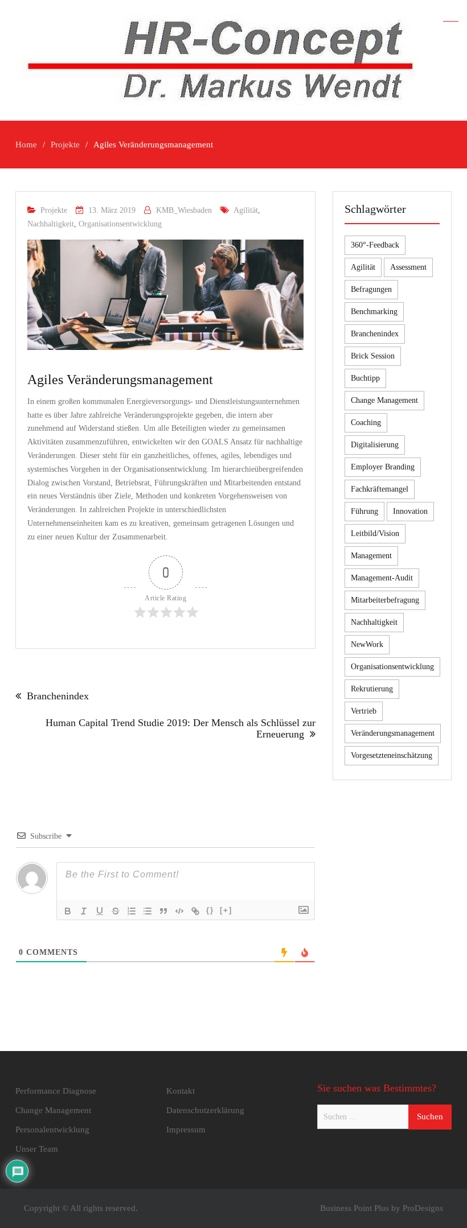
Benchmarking (374, 311)
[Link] (195, 911)
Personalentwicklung (52, 1129)
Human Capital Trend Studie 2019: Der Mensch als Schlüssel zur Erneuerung (181, 728)
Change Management (384, 400)
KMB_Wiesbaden (184, 210)
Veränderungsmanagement (393, 733)
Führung (364, 511)
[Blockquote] (163, 911)
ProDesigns (423, 1208)
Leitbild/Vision (375, 533)
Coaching (366, 422)
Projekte (53, 210)
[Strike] (116, 911)
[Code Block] (179, 911)
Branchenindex (58, 696)
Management (371, 555)
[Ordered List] (132, 911)
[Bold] (68, 911)
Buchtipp (365, 378)
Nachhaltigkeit (50, 224)
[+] (226, 910)
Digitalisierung (375, 444)
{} (210, 910)
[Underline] (100, 911)
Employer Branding (383, 467)
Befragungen (371, 289)
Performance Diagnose (55, 1090)
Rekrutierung (372, 689)
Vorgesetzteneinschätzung (391, 755)
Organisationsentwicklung (120, 224)
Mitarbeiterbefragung (385, 600)
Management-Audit (382, 578)
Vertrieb (363, 711)
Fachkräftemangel (379, 489)
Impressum (186, 1129)
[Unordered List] (147, 911)
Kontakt (180, 1090)
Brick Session (373, 356)
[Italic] (84, 911)
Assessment (408, 267)
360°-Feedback (375, 245)
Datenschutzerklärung (205, 1110)
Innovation (410, 511)
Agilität (245, 210)
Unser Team (36, 1148)
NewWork (367, 644)
